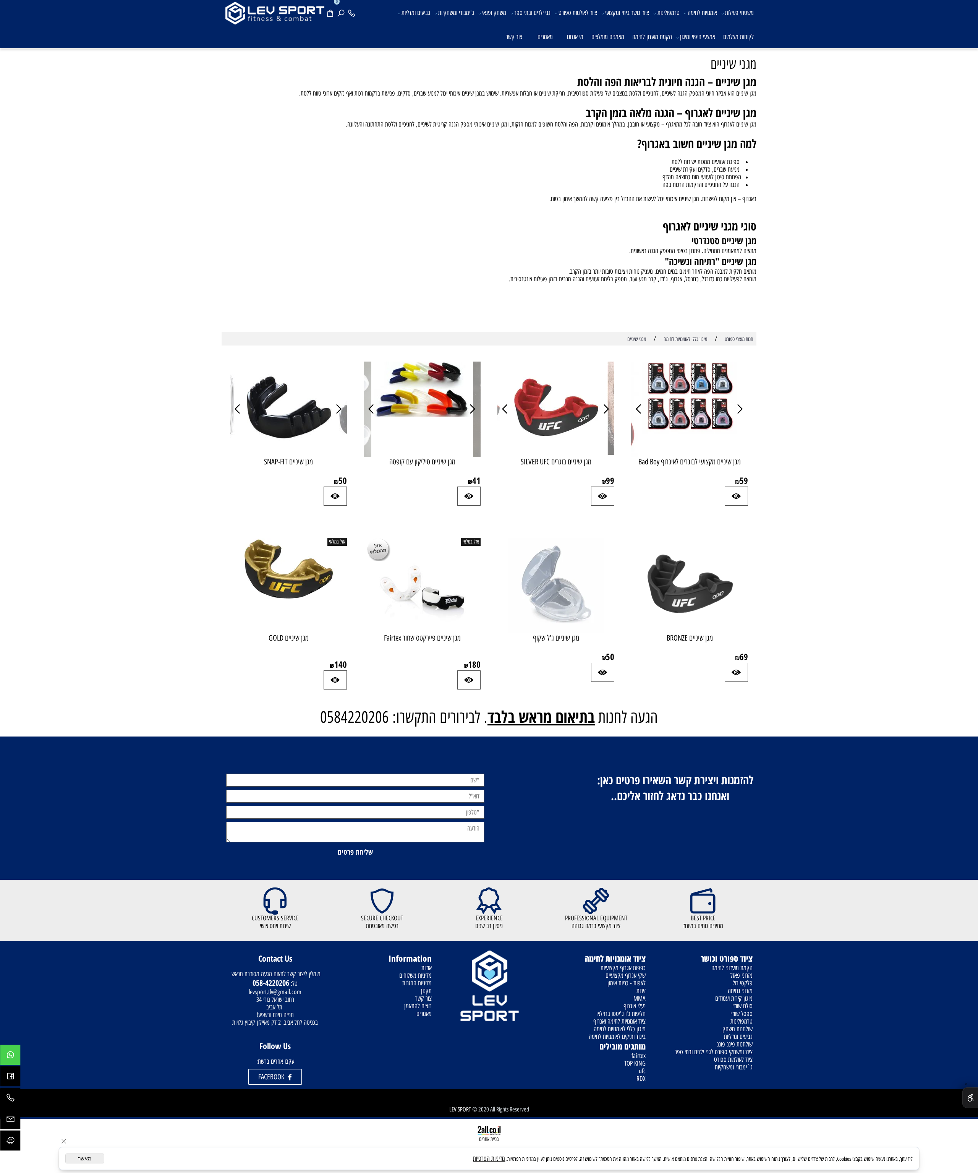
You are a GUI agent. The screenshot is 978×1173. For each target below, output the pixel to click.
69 (744, 657)
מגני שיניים (733, 64)
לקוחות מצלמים (738, 37)
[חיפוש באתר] (342, 12)
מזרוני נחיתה (740, 991)
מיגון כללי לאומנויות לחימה (620, 1029)
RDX (641, 1078)
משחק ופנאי (494, 12)
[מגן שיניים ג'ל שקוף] (556, 631)
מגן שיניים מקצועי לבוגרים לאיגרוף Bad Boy (689, 461)
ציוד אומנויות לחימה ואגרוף (619, 1021)
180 (474, 664)
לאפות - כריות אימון (626, 983)
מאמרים (545, 37)
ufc (642, 1071)
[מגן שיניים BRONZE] (689, 629)
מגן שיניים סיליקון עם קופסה (422, 461)
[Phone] (353, 12)
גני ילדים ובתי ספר (532, 12)
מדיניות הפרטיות (489, 1158)
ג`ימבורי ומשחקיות (734, 1067)
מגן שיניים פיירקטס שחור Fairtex (422, 637)
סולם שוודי (742, 1006)
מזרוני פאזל (741, 975)
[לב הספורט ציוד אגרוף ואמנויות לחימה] (274, 12)
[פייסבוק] (10, 1078)
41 (476, 480)
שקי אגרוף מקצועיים (626, 975)
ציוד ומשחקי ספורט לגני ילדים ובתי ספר (714, 1052)
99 (610, 480)
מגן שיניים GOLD (289, 637)
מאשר (85, 1158)
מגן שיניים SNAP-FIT (288, 461)
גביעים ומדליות (416, 12)
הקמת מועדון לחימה (652, 37)
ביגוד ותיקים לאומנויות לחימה (617, 1036)
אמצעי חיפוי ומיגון (697, 37)
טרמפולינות (668, 12)
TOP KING (635, 1063)
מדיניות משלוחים (415, 975)
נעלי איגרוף (634, 1006)
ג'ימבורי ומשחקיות (456, 12)
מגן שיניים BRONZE (690, 637)
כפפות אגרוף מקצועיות (623, 968)
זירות (641, 991)
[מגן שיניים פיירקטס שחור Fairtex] (422, 631)
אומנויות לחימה (702, 12)
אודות (426, 968)
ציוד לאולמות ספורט (578, 12)
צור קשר (514, 37)
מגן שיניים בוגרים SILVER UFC (556, 461)
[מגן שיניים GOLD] (288, 598)
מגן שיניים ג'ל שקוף (556, 637)
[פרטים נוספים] (736, 496)
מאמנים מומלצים (607, 37)
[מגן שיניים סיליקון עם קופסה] (422, 414)
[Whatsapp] (10, 1057)
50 (342, 480)
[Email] (10, 1121)
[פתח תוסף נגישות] (970, 1097)
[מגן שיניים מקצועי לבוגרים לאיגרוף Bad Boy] (689, 432)
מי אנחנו (575, 37)
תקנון (426, 991)
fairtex (638, 1055)
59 (744, 480)
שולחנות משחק (737, 1029)
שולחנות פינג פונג (735, 1044)
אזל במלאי (471, 542)
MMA (639, 998)
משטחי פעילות (739, 12)
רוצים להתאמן (418, 1006)
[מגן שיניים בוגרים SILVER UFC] (556, 452)
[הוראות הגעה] (10, 1142)
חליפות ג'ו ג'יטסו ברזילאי (621, 1013)
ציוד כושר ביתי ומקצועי (627, 12)
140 (340, 664)
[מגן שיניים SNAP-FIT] (288, 452)
